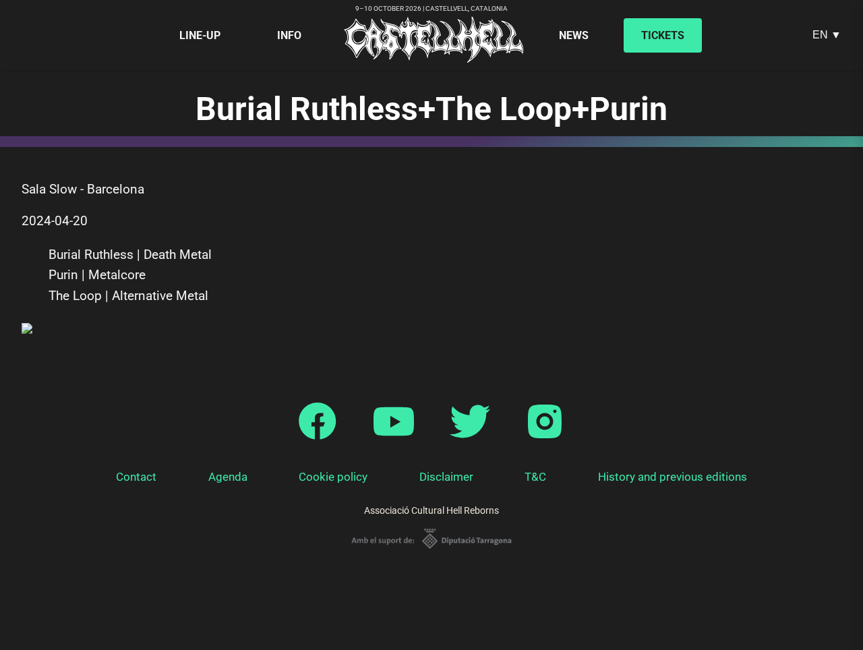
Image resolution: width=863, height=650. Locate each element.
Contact (136, 476)
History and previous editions (672, 476)
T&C (535, 476)
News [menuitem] (574, 35)
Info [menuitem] (289, 35)
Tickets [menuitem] (662, 35)
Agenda (227, 476)
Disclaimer (446, 476)
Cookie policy (333, 476)
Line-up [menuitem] (199, 35)
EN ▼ (826, 34)
